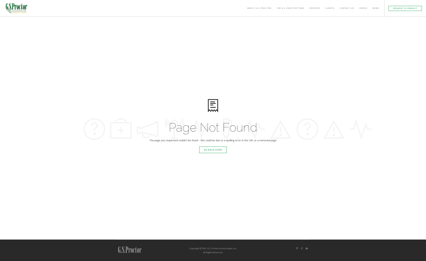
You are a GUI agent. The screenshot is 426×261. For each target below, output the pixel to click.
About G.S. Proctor (259, 8)
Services (314, 8)
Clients (329, 8)
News (376, 8)
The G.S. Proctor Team (290, 8)
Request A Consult (405, 8)
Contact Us (347, 8)
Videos (363, 8)
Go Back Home (213, 150)
